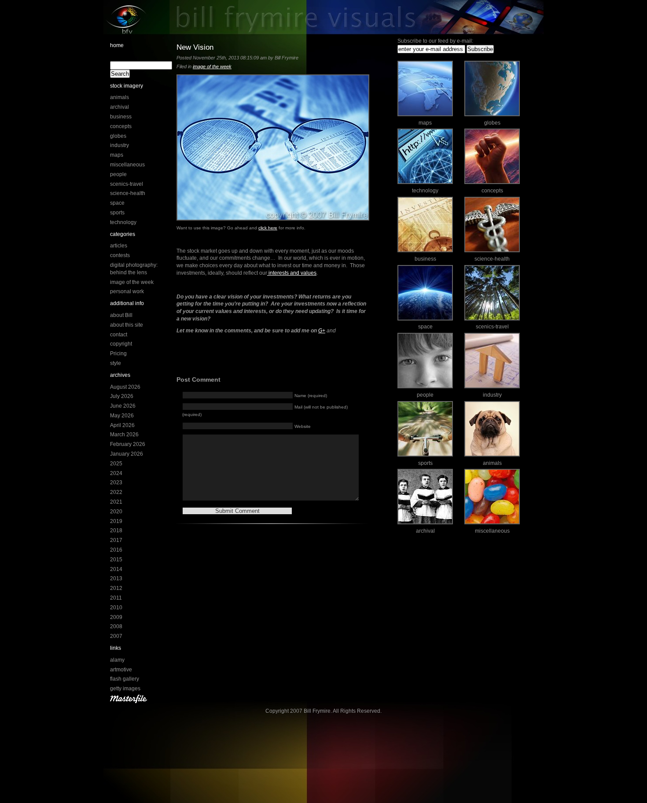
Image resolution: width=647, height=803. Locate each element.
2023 (116, 482)
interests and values (291, 273)
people (118, 174)
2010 (116, 607)
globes (118, 136)
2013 (116, 578)
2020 (116, 511)
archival (119, 107)
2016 (116, 550)
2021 (116, 502)
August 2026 (125, 387)
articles (118, 246)
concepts (121, 126)
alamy (117, 660)
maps (116, 155)
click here (267, 227)
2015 (116, 559)
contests (120, 255)
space (117, 203)
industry (119, 145)
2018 (116, 530)
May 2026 (122, 416)
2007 (116, 636)
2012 (116, 588)
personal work (127, 291)
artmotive (121, 670)
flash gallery (124, 679)
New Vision (194, 47)
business (121, 117)
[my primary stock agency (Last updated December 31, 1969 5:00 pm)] (128, 701)
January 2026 (126, 454)
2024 (116, 473)
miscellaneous (127, 165)
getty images (125, 688)
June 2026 (123, 406)
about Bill (121, 315)
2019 (116, 521)
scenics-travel (126, 184)
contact (118, 335)
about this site (126, 325)
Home (117, 45)
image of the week (132, 282)
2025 (116, 463)
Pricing (118, 353)
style (115, 363)
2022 (116, 492)
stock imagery (126, 86)
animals (119, 97)
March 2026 (124, 434)
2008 (116, 626)
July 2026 (121, 396)
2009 (116, 617)
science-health (127, 193)
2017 (116, 540)
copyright (121, 344)
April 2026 (122, 425)
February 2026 (127, 444)
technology (123, 222)
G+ (321, 331)
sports (117, 213)
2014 (116, 569)
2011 (116, 598)
